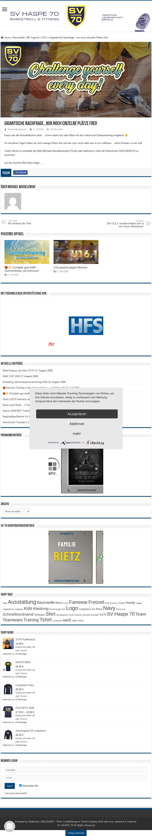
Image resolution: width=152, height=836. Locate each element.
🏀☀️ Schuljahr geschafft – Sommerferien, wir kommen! (21, 269)
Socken (78, 615)
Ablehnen (77, 424)
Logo (72, 608)
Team (140, 614)
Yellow (81, 621)
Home (7, 37)
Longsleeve (85, 609)
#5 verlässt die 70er (19, 222)
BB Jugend (33, 37)
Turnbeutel (57, 621)
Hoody (130, 603)
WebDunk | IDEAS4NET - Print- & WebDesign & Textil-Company (63, 821)
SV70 (102, 614)
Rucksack (120, 609)
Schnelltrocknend (18, 614)
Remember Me (30, 785)
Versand (23, 650)
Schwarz (39, 614)
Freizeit (96, 602)
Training (31, 619)
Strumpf (86, 615)
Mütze (99, 609)
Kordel (52, 609)
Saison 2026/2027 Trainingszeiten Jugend (25, 410)
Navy (109, 608)
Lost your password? (16, 793)
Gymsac (114, 603)
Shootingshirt (62, 615)
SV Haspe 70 (121, 614)
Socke (71, 615)
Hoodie (121, 603)
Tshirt (45, 620)
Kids (28, 608)
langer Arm (60, 609)
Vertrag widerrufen (76, 833)
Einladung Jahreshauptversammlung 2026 (25, 382)
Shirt (50, 614)
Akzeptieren (76, 414)
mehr (77, 433)
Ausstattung (22, 602)
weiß (67, 620)
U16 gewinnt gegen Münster (70, 267)
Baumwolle (46, 602)
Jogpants (19, 609)
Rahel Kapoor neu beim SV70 (18, 370)
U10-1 (44, 37)
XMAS (74, 621)
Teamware (13, 620)
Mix (93, 609)
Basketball (18, 37)
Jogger (139, 603)
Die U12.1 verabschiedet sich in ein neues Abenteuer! (125, 224)
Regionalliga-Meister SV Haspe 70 (21, 416)
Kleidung (41, 608)
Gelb (107, 603)
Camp (65, 603)
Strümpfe (94, 615)
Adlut (5, 603)
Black (58, 602)
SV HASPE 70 (65, 825)
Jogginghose (8, 609)
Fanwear (78, 602)
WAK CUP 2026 (11, 376)
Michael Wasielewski (17, 129)
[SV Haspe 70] (76, 16)
